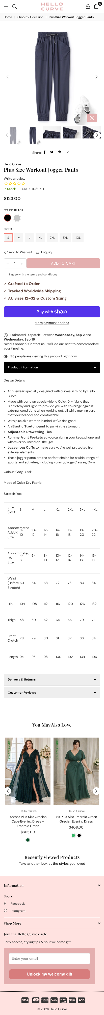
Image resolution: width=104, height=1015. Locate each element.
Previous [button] (7, 77)
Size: (8, 229)
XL (40, 238)
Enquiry (46, 252)
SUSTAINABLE (8, 750)
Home (8, 17)
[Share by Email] (67, 153)
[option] (52, 77)
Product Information (23, 367)
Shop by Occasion (30, 17)
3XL (65, 238)
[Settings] (88, 6)
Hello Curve (12, 164)
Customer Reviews (22, 693)
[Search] (14, 6)
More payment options (52, 323)
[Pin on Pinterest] (59, 153)
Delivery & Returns (22, 680)
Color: (13, 210)
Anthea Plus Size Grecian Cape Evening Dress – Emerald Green (28, 821)
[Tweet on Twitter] (52, 153)
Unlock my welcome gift (49, 974)
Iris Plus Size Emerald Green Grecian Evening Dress (76, 819)
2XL (52, 238)
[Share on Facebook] (44, 153)
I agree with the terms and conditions (33, 274)
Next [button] (96, 77)
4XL (78, 238)
